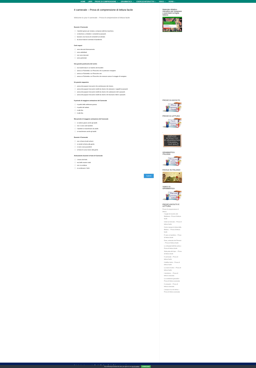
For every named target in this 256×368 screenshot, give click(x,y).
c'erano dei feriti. (82, 159)
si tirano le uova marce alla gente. (87, 150)
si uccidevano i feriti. (83, 168)
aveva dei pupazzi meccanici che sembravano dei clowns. (95, 86)
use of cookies (135, 366)
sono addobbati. (82, 52)
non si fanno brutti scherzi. (85, 141)
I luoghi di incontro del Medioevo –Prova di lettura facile (172, 216)
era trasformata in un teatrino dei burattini (90, 67)
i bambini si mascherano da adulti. (88, 128)
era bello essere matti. (84, 162)
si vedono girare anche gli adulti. (87, 123)
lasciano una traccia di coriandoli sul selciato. (91, 37)
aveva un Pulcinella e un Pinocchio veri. (89, 73)
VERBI (171, 1)
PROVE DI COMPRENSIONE (105, 1)
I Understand (146, 366)
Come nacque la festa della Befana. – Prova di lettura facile (172, 229)
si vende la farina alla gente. (86, 144)
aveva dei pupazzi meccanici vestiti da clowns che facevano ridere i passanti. (101, 94)
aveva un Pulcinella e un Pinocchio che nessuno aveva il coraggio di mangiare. (102, 76)
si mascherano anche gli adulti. (87, 131)
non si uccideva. (82, 165)
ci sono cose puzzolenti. (84, 147)
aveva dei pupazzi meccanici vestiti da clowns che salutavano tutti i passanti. (101, 92)
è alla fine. (80, 110)
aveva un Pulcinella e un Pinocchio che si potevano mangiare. (96, 70)
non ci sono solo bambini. (85, 125)
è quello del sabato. (83, 107)
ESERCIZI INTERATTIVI (145, 1)
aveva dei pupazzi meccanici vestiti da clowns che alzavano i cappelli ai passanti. (102, 89)
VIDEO (161, 1)
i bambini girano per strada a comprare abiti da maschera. (95, 31)
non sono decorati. (83, 55)
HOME (83, 1)
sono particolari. (82, 58)
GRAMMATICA (126, 1)
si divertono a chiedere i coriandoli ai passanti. (91, 34)
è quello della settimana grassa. (87, 104)
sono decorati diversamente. (86, 49)
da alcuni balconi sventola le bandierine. (89, 39)
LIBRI (90, 1)
